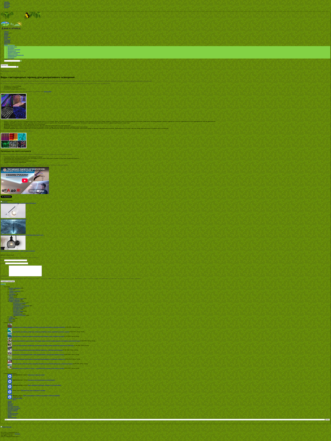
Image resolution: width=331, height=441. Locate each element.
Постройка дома (12, 46)
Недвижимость (12, 51)
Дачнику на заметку (14, 291)
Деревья (6, 34)
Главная (6, 2)
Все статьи (7, 6)
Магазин (6, 7)
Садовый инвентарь (14, 300)
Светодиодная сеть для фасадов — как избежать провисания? (18, 203)
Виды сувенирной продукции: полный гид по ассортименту (44, 385)
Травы (6, 35)
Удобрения (7, 42)
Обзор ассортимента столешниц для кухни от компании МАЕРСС (41, 395)
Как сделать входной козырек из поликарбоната (41, 380)
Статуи (9, 412)
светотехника (47, 91)
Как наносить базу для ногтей (36, 374)
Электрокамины (12, 417)
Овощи (6, 33)
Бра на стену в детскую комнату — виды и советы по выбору (18, 251)
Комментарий (4, 276)
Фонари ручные (12, 414)
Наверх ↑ (3, 284)
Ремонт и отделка (13, 53)
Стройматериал (12, 56)
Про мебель (11, 48)
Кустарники (7, 40)
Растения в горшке (13, 409)
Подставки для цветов (14, 408)
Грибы (6, 38)
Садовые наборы (12, 410)
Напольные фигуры (13, 406)
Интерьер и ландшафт (14, 49)
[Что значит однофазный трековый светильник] (13, 217)
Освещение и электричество (16, 55)
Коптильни (11, 403)
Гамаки (10, 401)
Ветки (14, 399)
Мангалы (10, 405)
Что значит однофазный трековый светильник (14, 219)
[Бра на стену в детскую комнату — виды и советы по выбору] (13, 249)
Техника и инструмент (14, 52)
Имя (2, 260)
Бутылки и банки (17, 398)
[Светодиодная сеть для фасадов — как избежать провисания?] (4, 201)
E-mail (3, 263)
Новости (11, 295)
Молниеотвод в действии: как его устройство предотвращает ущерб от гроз (22, 235)
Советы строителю (9, 45)
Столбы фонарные (13, 413)
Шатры (9, 416)
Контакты (6, 4)
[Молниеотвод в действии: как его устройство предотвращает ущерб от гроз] (13, 233)
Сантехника (11, 58)
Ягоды (6, 44)
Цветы (10, 319)
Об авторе (7, 3)
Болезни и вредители (15, 288)
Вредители (7, 37)
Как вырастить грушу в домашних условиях (33, 390)
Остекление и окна (18, 307)
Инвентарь (7, 41)
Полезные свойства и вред (16, 298)
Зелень (10, 402)
